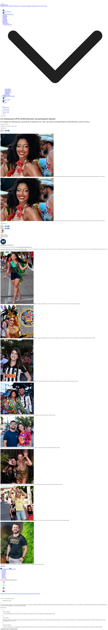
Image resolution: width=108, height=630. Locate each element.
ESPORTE (4, 574)
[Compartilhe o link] (1, 130)
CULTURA (4, 571)
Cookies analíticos (6, 617)
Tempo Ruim (7, 94)
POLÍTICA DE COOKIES (25, 593)
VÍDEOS (3, 575)
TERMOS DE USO (4, 593)
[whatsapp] (4, 226)
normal (10, 245)
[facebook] (7, 226)
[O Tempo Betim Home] (0, 2)
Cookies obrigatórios (6, 611)
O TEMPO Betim (6, 107)
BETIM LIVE (13, 569)
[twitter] (5, 226)
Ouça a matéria (3, 245)
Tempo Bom (7, 93)
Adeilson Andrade (8, 92)
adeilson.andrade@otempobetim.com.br (24, 247)
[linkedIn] (8, 226)
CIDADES (4, 572)
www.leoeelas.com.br (23, 250)
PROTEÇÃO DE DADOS (35, 593)
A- (7, 245)
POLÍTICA (4, 570)
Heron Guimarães (8, 90)
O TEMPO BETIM (5, 569)
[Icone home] (3, 106)
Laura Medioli (7, 91)
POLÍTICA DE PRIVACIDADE (14, 593)
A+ (12, 245)
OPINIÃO (4, 573)
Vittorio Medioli (8, 89)
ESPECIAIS (4, 578)
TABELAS (4, 576)
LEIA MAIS (3, 566)
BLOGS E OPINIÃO (8, 24)
